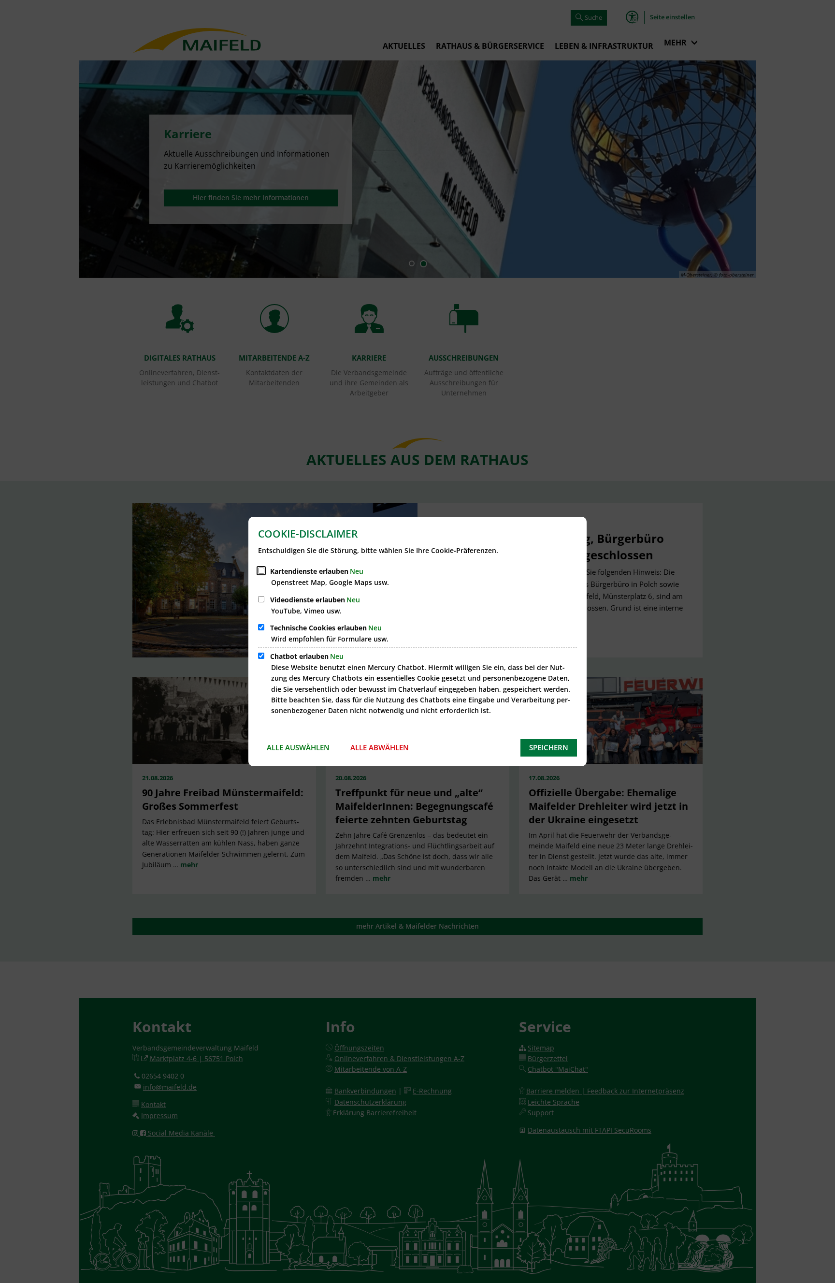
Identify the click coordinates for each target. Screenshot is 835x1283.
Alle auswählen (298, 747)
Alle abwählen (379, 747)
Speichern (548, 747)
